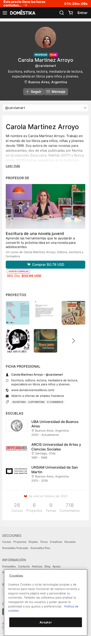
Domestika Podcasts (15, 548)
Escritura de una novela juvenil (35, 233)
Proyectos (19, 541)
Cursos (6, 541)
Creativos (56, 541)
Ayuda (57, 566)
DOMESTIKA (22, 12)
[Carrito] (70, 12)
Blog (47, 566)
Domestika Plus (40, 548)
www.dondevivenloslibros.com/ (33, 390)
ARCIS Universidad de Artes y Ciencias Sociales (56, 446)
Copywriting (36, 402)
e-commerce (55, 402)
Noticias (37, 566)
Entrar (82, 13)
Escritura (19, 402)
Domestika (9, 566)
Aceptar (46, 622)
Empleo (33, 541)
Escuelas (70, 541)
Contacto (24, 566)
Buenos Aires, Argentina (47, 82)
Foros (43, 541)
